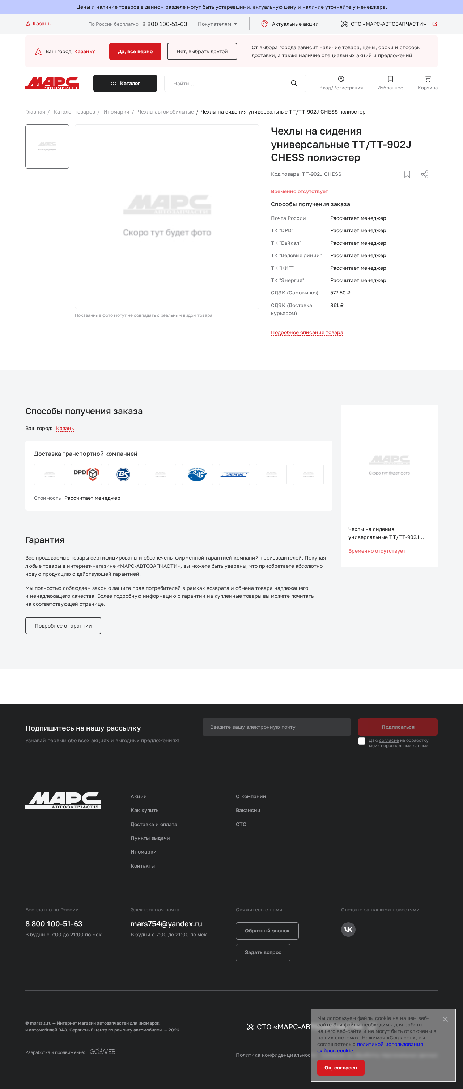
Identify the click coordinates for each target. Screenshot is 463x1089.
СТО (241, 824)
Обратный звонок (267, 930)
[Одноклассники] (410, 183)
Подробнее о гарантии (63, 625)
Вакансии (248, 810)
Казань (65, 428)
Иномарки (144, 851)
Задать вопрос (263, 952)
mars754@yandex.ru (166, 923)
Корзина (428, 87)
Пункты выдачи (150, 838)
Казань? (84, 51)
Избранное (390, 87)
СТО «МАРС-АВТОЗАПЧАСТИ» (388, 24)
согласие (389, 740)
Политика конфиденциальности (276, 1055)
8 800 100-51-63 (164, 23)
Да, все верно (135, 51)
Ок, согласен (340, 1067)
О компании (251, 796)
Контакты (143, 866)
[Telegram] (387, 183)
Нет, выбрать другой (202, 51)
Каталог (130, 83)
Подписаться (398, 727)
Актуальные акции (295, 24)
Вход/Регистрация (341, 87)
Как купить (145, 810)
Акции (139, 796)
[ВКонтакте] (399, 183)
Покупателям (214, 24)
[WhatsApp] (422, 183)
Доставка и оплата (154, 824)
